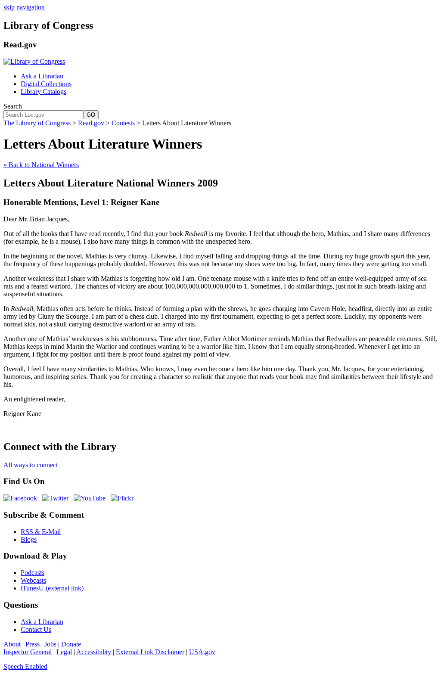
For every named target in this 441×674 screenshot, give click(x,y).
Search (12, 106)
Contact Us (36, 629)
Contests (123, 123)
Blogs (29, 539)
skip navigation (24, 7)
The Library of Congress (37, 123)
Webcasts (33, 580)
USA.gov (202, 651)
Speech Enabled (25, 666)
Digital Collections (46, 83)
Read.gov (91, 123)
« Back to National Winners (41, 164)
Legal (64, 651)
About (12, 644)
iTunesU (52, 588)
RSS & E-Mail (41, 531)
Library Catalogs (43, 91)
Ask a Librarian (42, 76)
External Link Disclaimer (150, 651)
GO (91, 115)
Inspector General (27, 651)
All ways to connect (30, 465)
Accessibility (93, 651)
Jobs (50, 644)
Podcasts (32, 572)
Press (32, 644)
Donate (71, 644)
